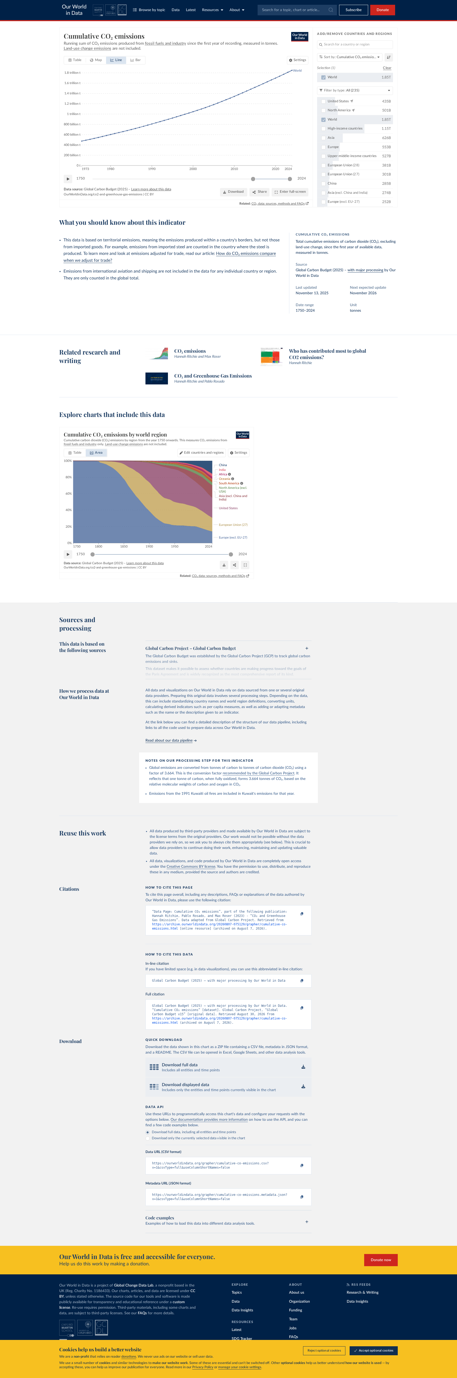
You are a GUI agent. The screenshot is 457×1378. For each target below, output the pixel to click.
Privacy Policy (202, 1367)
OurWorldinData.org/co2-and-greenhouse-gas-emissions (103, 194)
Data (176, 10)
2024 (302, 178)
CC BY (149, 194)
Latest (191, 10)
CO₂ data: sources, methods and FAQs (278, 203)
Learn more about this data (151, 189)
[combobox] (297, 10)
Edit (204, 452)
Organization (299, 1301)
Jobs (292, 1328)
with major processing (365, 270)
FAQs (142, 1313)
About (235, 10)
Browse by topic (152, 10)
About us (296, 1292)
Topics (237, 1292)
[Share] (234, 565)
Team (293, 1319)
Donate (383, 10)
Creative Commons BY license (191, 867)
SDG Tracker (242, 1339)
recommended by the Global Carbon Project (258, 773)
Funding (295, 1310)
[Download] (224, 565)
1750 (80, 178)
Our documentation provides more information (209, 1120)
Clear (387, 68)
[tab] (75, 60)
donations (128, 1356)
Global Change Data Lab (133, 1285)
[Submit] (330, 10)
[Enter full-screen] (245, 565)
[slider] (253, 179)
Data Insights (242, 1310)
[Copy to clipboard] (296, 914)
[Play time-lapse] (68, 179)
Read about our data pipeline (169, 740)
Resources (210, 10)
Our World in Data (74, 10)
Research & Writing (362, 1292)
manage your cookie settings (239, 1367)
